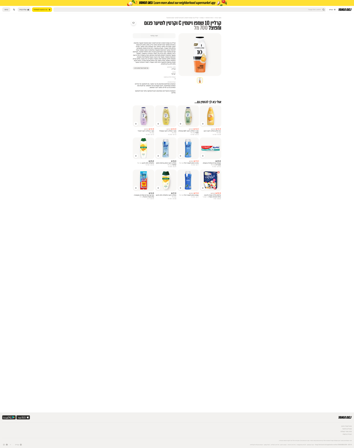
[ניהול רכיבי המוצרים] (14, 9)
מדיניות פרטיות (292, 444)
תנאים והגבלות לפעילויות (256, 444)
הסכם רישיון (283, 444)
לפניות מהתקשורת (301, 444)
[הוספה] (203, 124)
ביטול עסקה (267, 444)
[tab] (200, 80)
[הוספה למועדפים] (133, 23)
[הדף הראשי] (345, 10)
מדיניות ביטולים (275, 444)
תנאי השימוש (310, 444)
